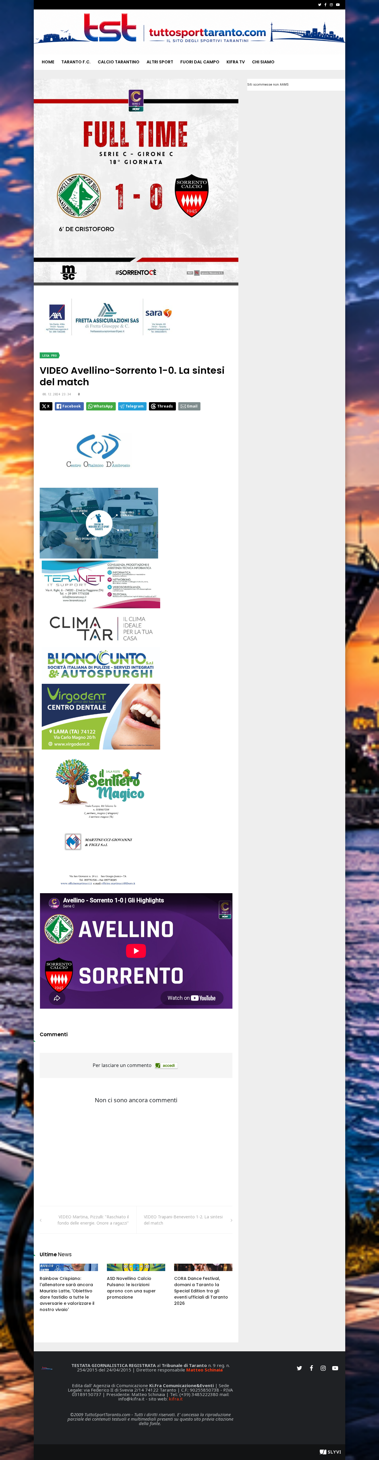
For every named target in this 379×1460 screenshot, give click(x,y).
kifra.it (176, 1399)
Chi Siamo (263, 62)
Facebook (71, 406)
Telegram (135, 406)
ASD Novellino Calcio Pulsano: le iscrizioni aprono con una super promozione (131, 1288)
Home (48, 62)
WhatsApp (103, 406)
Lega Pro (49, 355)
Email (192, 406)
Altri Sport (160, 62)
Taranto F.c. (76, 62)
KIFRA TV (236, 62)
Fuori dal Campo (199, 62)
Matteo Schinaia (204, 1370)
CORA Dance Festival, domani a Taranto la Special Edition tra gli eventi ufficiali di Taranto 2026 (201, 1291)
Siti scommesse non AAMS (268, 84)
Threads (165, 406)
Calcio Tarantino (118, 62)
